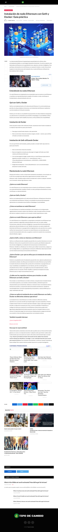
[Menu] (6, 2)
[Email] (5, 80)
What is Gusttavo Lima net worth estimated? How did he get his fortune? (30, 490)
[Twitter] (5, 69)
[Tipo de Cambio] (29, 2)
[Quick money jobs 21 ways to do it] (16, 420)
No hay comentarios (40, 20)
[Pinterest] (5, 76)
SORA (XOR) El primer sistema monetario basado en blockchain (41, 430)
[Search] (52, 2)
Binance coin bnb (14, 324)
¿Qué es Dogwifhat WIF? (16, 320)
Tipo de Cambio (30, 527)
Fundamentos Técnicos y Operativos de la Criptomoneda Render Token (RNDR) (14, 452)
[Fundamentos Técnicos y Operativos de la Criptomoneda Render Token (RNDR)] (16, 443)
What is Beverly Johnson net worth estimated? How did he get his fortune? (31, 501)
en (12, 484)
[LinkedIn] (5, 72)
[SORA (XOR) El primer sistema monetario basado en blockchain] (42, 420)
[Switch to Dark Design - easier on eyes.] (50, 2)
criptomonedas (8, 10)
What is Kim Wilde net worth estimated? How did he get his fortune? (25, 482)
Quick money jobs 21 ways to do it (12, 428)
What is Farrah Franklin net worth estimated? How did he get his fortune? (31, 496)
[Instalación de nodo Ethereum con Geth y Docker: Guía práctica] (29, 39)
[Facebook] (5, 65)
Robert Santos (12, 20)
